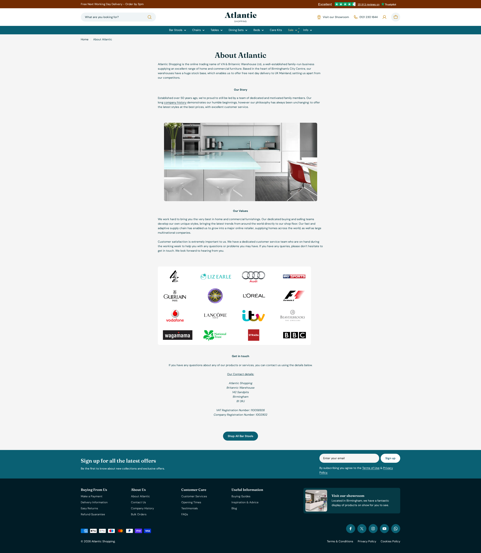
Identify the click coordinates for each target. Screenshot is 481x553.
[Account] (384, 17)
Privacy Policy (367, 541)
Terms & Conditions (340, 541)
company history (175, 102)
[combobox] (118, 17)
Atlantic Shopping (103, 541)
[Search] (149, 17)
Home (84, 39)
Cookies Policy (390, 541)
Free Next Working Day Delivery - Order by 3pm (112, 4)
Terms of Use (371, 468)
